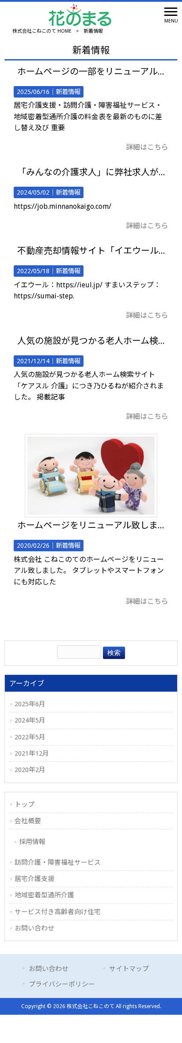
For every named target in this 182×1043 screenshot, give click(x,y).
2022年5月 (30, 737)
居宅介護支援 (34, 879)
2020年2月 (30, 770)
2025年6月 (30, 704)
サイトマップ (129, 969)
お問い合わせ (34, 928)
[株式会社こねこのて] (80, 14)
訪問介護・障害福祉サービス (58, 862)
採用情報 (32, 842)
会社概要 (28, 821)
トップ (24, 805)
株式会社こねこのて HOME (42, 31)
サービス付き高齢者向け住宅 (58, 912)
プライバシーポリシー (62, 984)
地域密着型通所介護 (44, 895)
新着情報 (68, 91)
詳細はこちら (147, 147)
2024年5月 (30, 720)
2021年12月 (32, 753)
